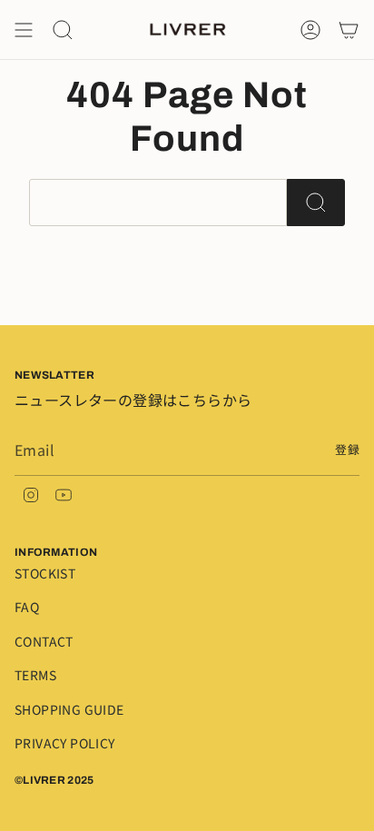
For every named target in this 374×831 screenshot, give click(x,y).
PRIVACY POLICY (65, 743)
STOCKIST (45, 573)
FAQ (27, 607)
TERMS (35, 675)
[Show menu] (23, 29)
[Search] (316, 202)
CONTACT (44, 641)
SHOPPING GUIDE (69, 709)
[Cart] (349, 29)
